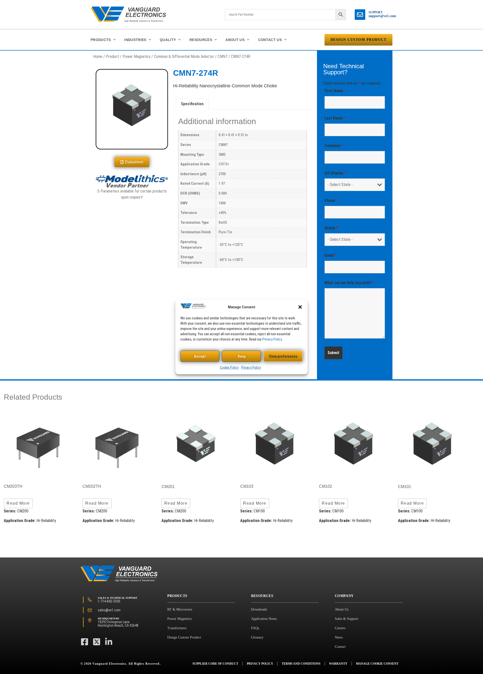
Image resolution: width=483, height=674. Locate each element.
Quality (168, 40)
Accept (200, 356)
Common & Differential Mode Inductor (184, 56)
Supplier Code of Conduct (215, 663)
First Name (335, 90)
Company (334, 145)
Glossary (257, 637)
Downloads (259, 609)
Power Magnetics (136, 56)
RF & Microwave (179, 609)
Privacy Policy (272, 339)
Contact (340, 647)
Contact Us (270, 40)
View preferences (283, 356)
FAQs (255, 628)
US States (335, 173)
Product (112, 56)
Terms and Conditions (301, 663)
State (331, 228)
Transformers (176, 628)
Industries (135, 40)
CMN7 (222, 56)
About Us (235, 40)
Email (330, 255)
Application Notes (264, 619)
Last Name (335, 118)
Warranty (338, 663)
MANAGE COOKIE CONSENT (377, 663)
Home (97, 56)
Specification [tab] (192, 103)
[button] (300, 307)
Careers (340, 628)
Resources (200, 40)
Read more (18, 503)
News (339, 637)
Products (101, 40)
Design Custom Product (184, 637)
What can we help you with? (349, 282)
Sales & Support (346, 619)
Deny (242, 356)
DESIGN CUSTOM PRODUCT (359, 40)
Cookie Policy (229, 367)
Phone (331, 200)
